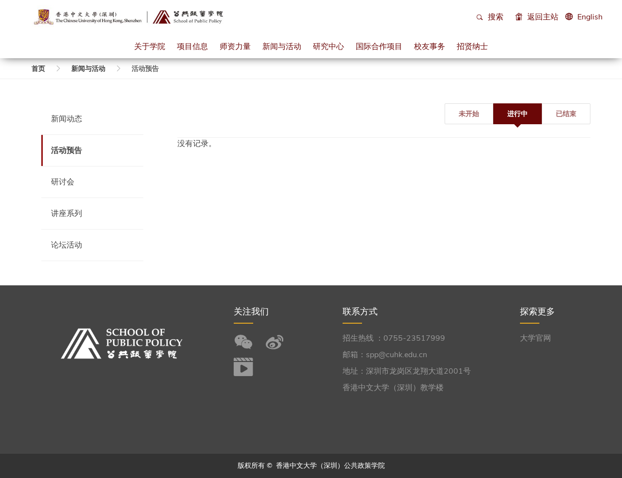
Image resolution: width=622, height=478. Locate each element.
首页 (38, 68)
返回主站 (541, 17)
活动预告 (66, 150)
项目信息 (192, 46)
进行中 (517, 113)
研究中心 (328, 46)
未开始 (469, 113)
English (590, 17)
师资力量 (235, 46)
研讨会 (62, 182)
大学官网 (535, 338)
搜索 (494, 17)
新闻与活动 (281, 46)
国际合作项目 (379, 46)
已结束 (566, 113)
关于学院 (149, 46)
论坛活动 (66, 245)
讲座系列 (66, 213)
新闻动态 (66, 119)
